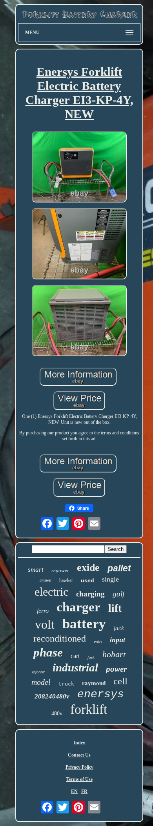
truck (66, 684)
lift (115, 608)
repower (60, 570)
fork (91, 657)
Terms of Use (79, 779)
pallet (119, 568)
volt (45, 624)
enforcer (38, 672)
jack (119, 628)
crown (45, 580)
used (87, 580)
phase (48, 652)
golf (118, 594)
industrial (75, 667)
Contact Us (79, 755)
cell (120, 681)
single (110, 579)
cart (75, 656)
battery (84, 623)
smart (36, 569)
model (41, 682)
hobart (114, 654)
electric (51, 591)
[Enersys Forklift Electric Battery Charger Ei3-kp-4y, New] (79, 167)
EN (74, 791)
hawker (66, 580)
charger (78, 607)
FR (84, 791)
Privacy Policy (79, 767)
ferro (43, 610)
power (116, 669)
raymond (94, 683)
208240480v (52, 696)
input (117, 640)
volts (98, 641)
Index (79, 743)
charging (90, 594)
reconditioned (59, 638)
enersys (100, 694)
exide (88, 567)
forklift (88, 709)
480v (56, 714)
